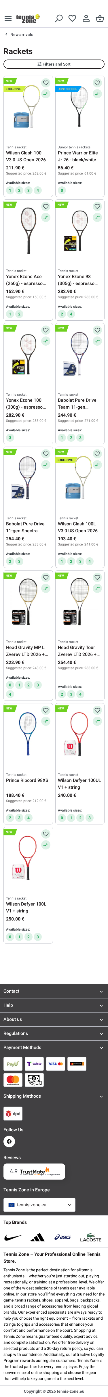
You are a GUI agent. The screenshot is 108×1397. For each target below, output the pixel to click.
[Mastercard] (12, 1080)
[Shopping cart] (100, 18)
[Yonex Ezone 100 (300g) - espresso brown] (28, 354)
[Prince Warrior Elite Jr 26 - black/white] (80, 107)
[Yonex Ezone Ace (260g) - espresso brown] (28, 230)
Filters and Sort (57, 64)
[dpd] (12, 1113)
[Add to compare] (45, 93)
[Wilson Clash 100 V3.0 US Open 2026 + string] (28, 107)
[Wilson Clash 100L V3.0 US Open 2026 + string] (80, 478)
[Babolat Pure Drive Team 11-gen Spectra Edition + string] (80, 354)
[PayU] (12, 1064)
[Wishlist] (72, 18)
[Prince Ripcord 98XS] (28, 734)
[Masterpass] (76, 1064)
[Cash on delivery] (34, 1080)
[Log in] (86, 18)
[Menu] (8, 18)
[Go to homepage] (28, 18)
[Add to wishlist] (45, 82)
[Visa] (55, 1064)
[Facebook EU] (9, 1141)
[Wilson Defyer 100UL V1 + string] (80, 734)
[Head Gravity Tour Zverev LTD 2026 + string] (80, 601)
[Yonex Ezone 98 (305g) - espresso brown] (80, 230)
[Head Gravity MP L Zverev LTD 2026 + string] (28, 601)
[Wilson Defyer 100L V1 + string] (28, 858)
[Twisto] (34, 1064)
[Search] (58, 18)
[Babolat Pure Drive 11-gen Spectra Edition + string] (28, 478)
